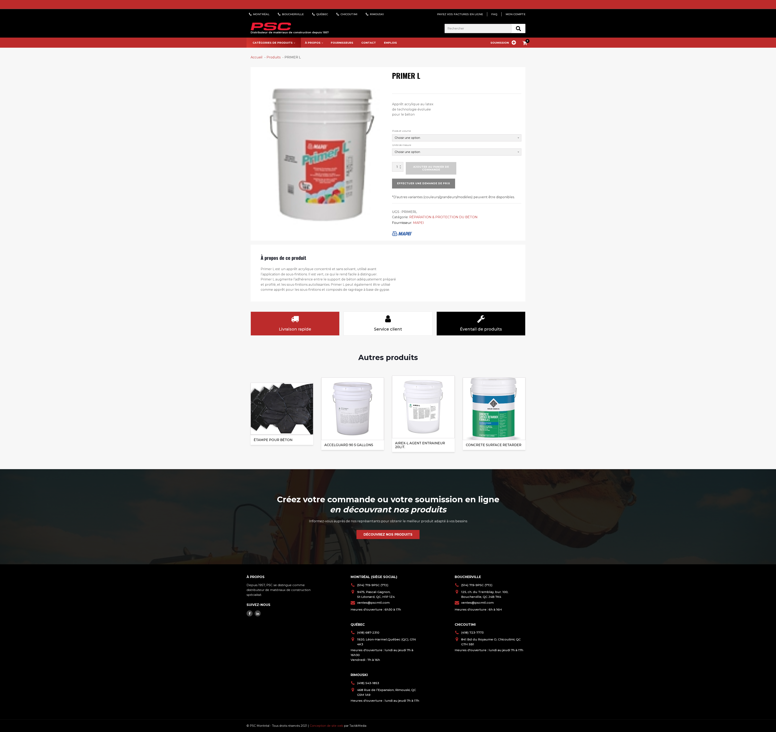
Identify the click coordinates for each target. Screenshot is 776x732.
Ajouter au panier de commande (431, 168)
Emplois (390, 42)
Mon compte (515, 14)
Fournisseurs (342, 42)
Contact (368, 42)
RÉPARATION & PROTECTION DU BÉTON (443, 217)
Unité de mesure (401, 144)
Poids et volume (401, 130)
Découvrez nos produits (388, 534)
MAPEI (418, 223)
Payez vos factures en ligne (460, 14)
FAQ (494, 14)
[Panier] (525, 43)
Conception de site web (326, 726)
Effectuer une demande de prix (423, 183)
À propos (313, 42)
